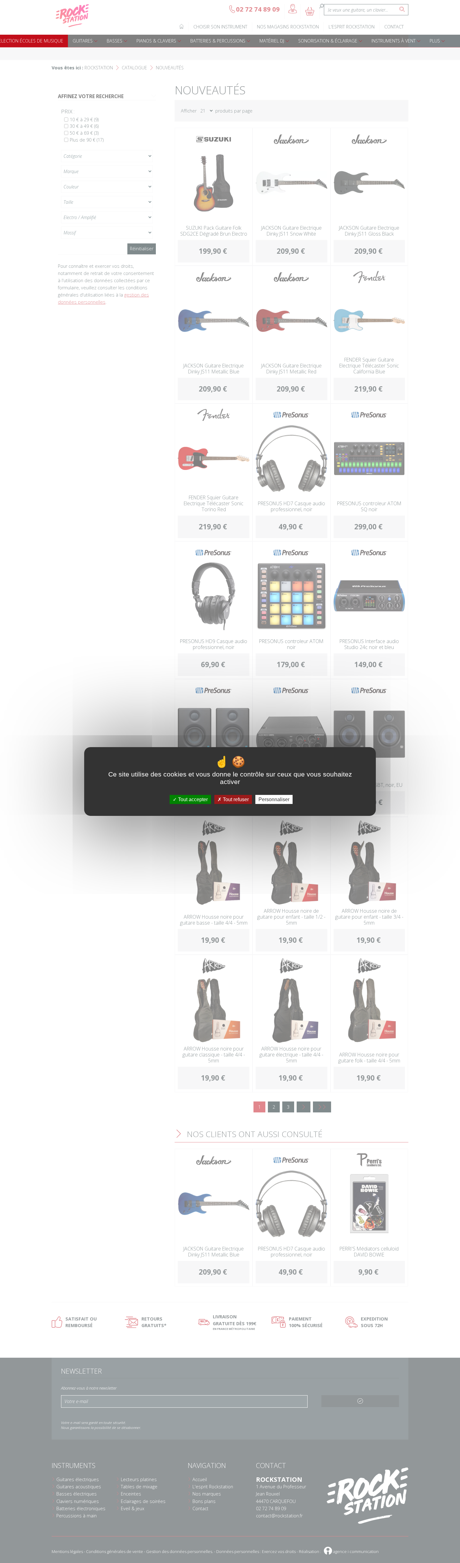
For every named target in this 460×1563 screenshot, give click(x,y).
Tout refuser (235, 799)
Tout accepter (192, 799)
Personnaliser (273, 799)
